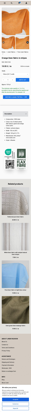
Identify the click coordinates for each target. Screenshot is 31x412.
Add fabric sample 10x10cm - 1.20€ (16, 97)
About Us (4, 341)
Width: (3, 71)
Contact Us (5, 344)
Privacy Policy (6, 351)
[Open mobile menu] (5, 3)
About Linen (5, 383)
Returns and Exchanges (8, 359)
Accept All (15, 399)
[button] (19, 3)
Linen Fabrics (11, 52)
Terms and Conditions (8, 347)
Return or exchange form (9, 371)
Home (3, 52)
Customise (15, 404)
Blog (3, 379)
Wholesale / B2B (6, 368)
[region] (15, 398)
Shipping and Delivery (8, 362)
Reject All (15, 408)
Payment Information (8, 365)
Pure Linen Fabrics (22, 52)
